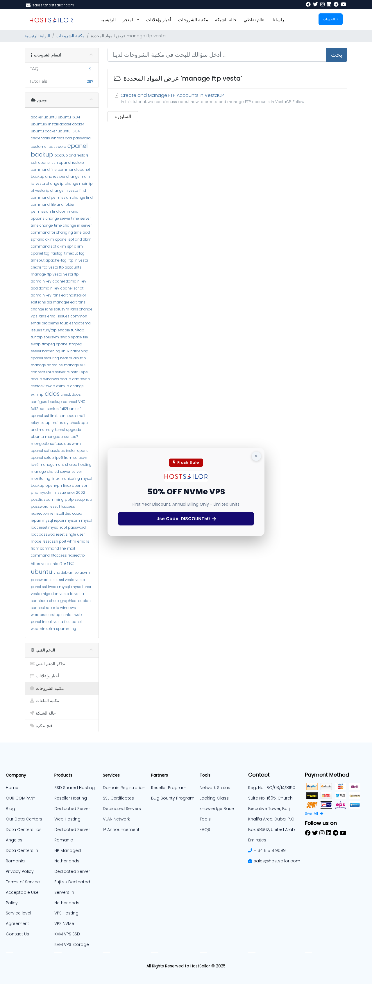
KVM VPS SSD (67, 934)
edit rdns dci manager (50, 302)
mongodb (54, 436)
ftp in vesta (78, 260)
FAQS (205, 829)
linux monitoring (65, 478)
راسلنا (278, 20)
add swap (81, 378)
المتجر (129, 20)
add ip (36, 378)
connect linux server (48, 372)
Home (12, 788)
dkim (78, 246)
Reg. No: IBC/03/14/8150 (271, 788)
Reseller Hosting (70, 798)
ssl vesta (66, 579)
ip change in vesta (62, 190)
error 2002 (76, 492)
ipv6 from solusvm (72, 457)
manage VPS (75, 365)
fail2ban (38, 408)
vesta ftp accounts (65, 267)
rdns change (81, 309)
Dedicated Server (72, 871)
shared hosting (78, 464)
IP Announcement (121, 829)
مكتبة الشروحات (193, 20)
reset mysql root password (62, 527)
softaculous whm (65, 443)
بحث (336, 55)
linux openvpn (75, 485)
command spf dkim (48, 246)
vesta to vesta (72, 593)
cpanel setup (42, 457)
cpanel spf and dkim (73, 239)
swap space (71, 337)
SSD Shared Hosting (74, 788)
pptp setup (75, 499)
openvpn (54, 485)
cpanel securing (45, 358)
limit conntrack (63, 415)
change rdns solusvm (50, 309)
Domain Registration (124, 788)
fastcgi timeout (64, 253)
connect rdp (41, 607)
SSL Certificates (118, 798)
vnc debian (63, 572)
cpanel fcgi (40, 253)
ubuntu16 (39, 124)
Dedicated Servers (122, 808)
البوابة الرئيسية (37, 36)
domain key (41, 281)
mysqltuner (81, 586)
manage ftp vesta (46, 274)
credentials (40, 138)
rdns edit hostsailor (69, 295)
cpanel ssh (48, 162)
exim (50, 628)
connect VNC (74, 401)
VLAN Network (116, 819)
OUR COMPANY (20, 798)
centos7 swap (43, 385)
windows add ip (57, 378)
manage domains (47, 365)
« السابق (123, 116)
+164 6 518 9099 (270, 850)
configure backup (46, 401)
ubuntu (50, 117)
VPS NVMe (64, 923)
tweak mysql (59, 586)
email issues (58, 316)
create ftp (39, 267)
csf (78, 408)
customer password (48, 146)
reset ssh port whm (59, 541)
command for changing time (56, 232)
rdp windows (64, 607)
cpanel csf (40, 415)
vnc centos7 (51, 563)
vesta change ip (49, 183)
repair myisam (67, 520)
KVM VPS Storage (71, 944)
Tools (205, 819)
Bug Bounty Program (172, 798)
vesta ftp (71, 274)
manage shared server (50, 471)
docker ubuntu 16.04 (62, 131)
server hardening (45, 351)
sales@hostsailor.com (277, 861)
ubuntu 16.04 (69, 117)
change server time (62, 218)
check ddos (71, 394)
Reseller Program (168, 788)
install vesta (52, 621)
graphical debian (75, 600)
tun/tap (50, 330)
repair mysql (42, 520)
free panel (73, 621)
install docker (59, 124)
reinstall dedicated (66, 513)
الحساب (329, 19)
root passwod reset (48, 534)
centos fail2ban (60, 408)
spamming (66, 628)
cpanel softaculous (48, 450)
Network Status (215, 788)
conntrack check (45, 600)
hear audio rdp (73, 358)
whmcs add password (71, 138)
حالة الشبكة (226, 20)
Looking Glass (214, 798)
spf (70, 246)
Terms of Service (23, 882)
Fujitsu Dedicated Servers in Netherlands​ (72, 892)
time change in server (73, 225)
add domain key (45, 288)
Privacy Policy (20, 871)
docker (36, 117)
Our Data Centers (24, 819)
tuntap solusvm (45, 337)
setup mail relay (54, 422)
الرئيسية (108, 20)
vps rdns (38, 316)
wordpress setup (45, 614)
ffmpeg (48, 344)
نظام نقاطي (255, 20)
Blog (10, 808)
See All (311, 813)
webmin (38, 628)
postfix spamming (47, 499)
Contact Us (17, 934)
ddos (52, 394)
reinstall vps (77, 372)
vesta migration (44, 593)
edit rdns (77, 302)
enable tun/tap (71, 330)
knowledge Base (217, 808)
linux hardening (74, 351)
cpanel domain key (69, 281)
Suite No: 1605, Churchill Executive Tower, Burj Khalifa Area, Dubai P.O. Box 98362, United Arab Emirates (271, 819)
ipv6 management (47, 464)
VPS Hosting (66, 913)
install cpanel (78, 450)
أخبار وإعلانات (158, 20)
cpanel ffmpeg (69, 344)
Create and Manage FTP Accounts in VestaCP (212, 98)
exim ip (62, 385)
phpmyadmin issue (48, 492)
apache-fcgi (56, 260)
